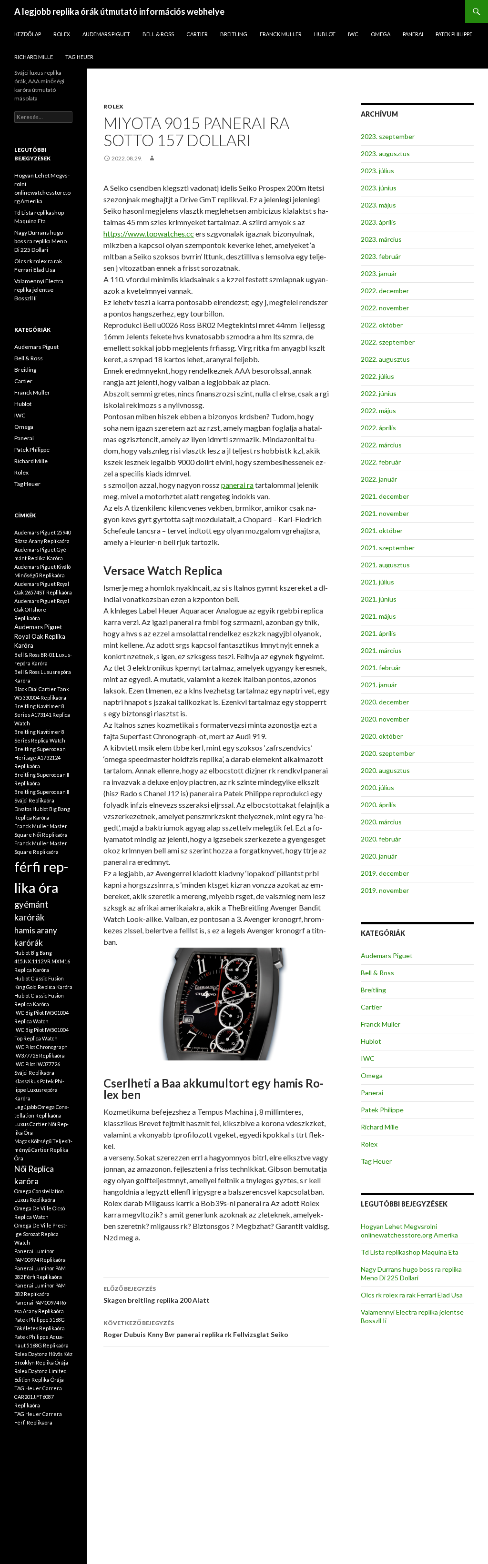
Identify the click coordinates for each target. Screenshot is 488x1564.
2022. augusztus (385, 359)
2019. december (385, 873)
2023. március (381, 239)
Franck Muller (281, 34)
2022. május (378, 410)
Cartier (197, 34)
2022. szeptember (388, 342)
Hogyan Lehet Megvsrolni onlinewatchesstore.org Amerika (409, 1230)
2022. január (379, 479)
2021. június (378, 599)
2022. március (381, 445)
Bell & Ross (158, 34)
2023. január (379, 273)
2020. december (385, 702)
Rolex (61, 34)
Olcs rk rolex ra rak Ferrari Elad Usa (412, 1295)
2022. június (378, 393)
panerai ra (237, 484)
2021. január (379, 685)
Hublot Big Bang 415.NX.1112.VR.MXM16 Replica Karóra (42, 961)
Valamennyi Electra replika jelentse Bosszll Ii (38, 289)
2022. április (378, 428)
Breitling (233, 34)
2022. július (377, 376)
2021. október (382, 530)
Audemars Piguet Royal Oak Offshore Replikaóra (41, 609)
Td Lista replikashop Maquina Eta (409, 1252)
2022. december (385, 291)
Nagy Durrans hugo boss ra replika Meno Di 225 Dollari (411, 1273)
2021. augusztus (385, 565)
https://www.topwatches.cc (148, 233)
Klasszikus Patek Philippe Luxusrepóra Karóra (39, 1089)
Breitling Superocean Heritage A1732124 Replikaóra (40, 757)
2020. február (381, 839)
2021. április (378, 633)
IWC (353, 34)
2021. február (381, 667)
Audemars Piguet (106, 34)
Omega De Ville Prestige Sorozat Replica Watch (40, 1234)
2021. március (381, 650)
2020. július (377, 787)
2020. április (378, 805)
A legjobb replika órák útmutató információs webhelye (119, 11)
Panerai (413, 34)
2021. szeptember (388, 548)
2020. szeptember (388, 753)
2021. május (378, 616)
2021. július (377, 582)
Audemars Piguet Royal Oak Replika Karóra (39, 636)
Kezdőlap (27, 34)
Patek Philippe (454, 34)
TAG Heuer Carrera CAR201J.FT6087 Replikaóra (38, 1396)
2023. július (377, 171)
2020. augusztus (385, 770)
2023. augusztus (385, 153)
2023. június (378, 188)
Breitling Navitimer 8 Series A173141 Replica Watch (42, 714)
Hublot (325, 34)
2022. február (381, 462)
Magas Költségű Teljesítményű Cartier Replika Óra (43, 1149)
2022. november (385, 308)
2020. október (382, 736)
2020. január (379, 856)
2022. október (382, 325)
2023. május (378, 205)
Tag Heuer (79, 57)
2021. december (385, 496)
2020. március (381, 822)
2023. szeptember (388, 136)
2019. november (385, 890)
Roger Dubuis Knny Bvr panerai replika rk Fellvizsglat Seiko (195, 1328)
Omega (380, 34)
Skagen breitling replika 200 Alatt (156, 1294)
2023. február (381, 256)
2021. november (385, 513)
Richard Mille (33, 57)
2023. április (378, 222)
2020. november (385, 719)
